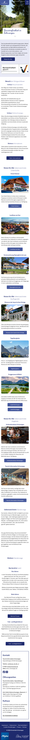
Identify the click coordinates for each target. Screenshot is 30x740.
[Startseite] (4, 2)
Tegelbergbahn (15, 368)
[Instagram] (7, 672)
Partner (24, 727)
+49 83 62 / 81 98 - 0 (13, 664)
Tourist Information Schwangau (15, 500)
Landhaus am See (15, 249)
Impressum (5, 725)
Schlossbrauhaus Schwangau (15, 460)
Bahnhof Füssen (15, 616)
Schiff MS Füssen (15, 404)
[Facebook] (4, 672)
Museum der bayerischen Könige (15, 332)
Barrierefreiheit (22, 725)
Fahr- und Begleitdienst (15, 643)
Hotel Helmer (15, 206)
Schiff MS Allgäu (15, 409)
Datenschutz (13, 725)
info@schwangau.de (12, 666)
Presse (19, 727)
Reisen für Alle (8, 59)
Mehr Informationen (15, 158)
